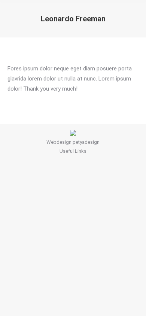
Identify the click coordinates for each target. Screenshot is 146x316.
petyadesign (86, 142)
